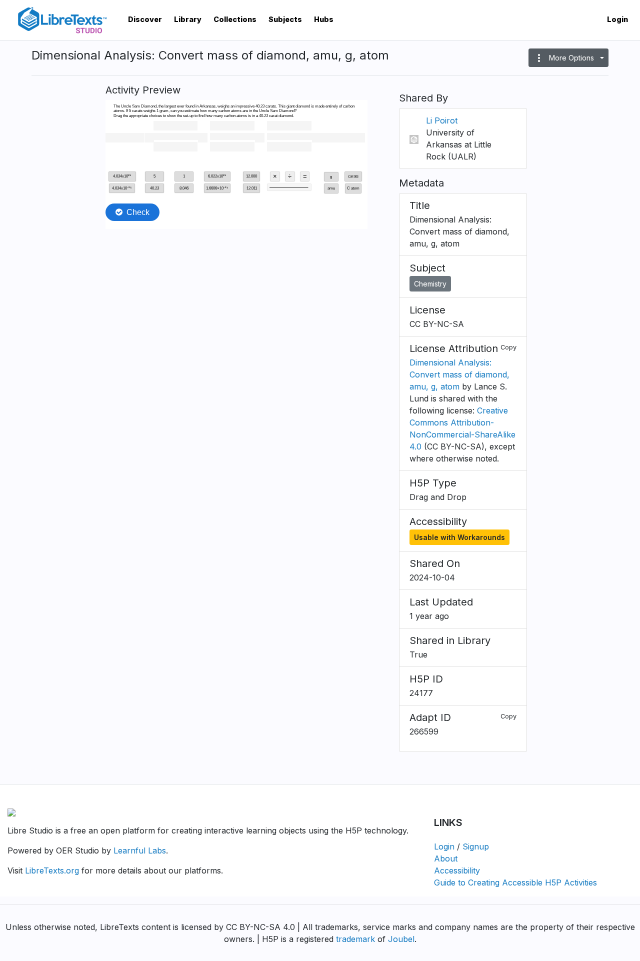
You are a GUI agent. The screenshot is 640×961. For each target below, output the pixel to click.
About (446, 859)
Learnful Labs (140, 851)
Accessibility (457, 871)
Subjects (285, 19)
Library (188, 19)
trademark (355, 939)
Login (617, 19)
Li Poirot (442, 121)
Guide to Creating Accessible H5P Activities (515, 883)
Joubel (401, 939)
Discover (145, 19)
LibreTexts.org (52, 871)
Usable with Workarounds (459, 537)
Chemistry (430, 284)
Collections (235, 19)
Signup (475, 847)
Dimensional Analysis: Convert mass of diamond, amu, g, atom (460, 375)
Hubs (324, 19)
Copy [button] (508, 347)
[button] (568, 57)
